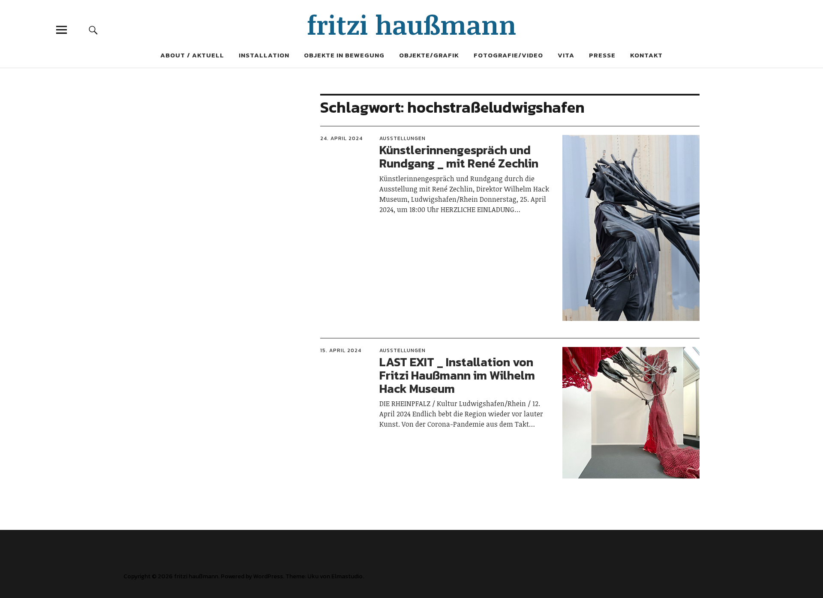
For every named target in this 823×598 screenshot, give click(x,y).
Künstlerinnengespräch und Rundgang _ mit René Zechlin (458, 156)
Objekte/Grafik (429, 55)
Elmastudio (347, 576)
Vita (566, 55)
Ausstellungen (402, 138)
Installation (264, 55)
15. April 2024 (340, 350)
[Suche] (93, 29)
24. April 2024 (341, 138)
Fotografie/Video (508, 55)
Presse (602, 55)
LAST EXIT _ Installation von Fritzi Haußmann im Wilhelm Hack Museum (457, 375)
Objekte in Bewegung (344, 55)
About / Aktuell (192, 55)
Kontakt (646, 55)
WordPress (268, 576)
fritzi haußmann (412, 24)
